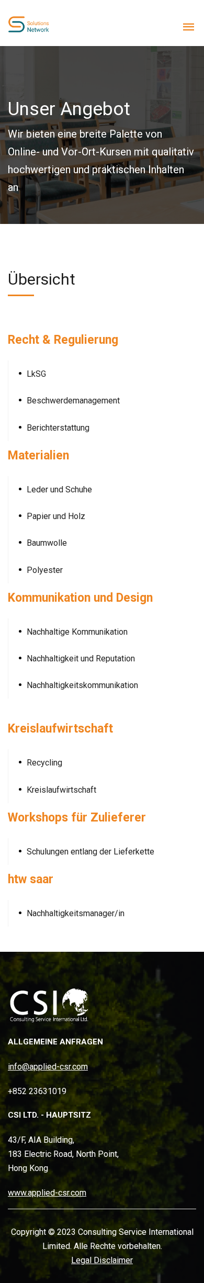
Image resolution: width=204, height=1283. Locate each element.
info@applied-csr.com (48, 1067)
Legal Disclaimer (102, 1260)
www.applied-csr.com (47, 1193)
